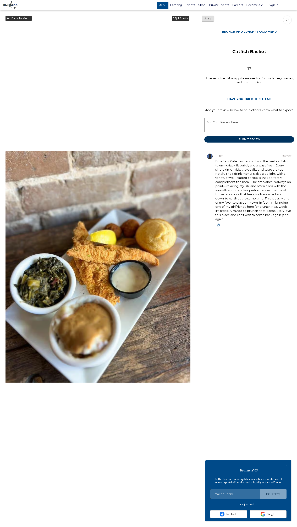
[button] (19, 18)
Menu (162, 5)
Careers (237, 5)
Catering (176, 5)
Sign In (273, 5)
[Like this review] (219, 225)
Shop (202, 5)
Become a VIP (256, 5)
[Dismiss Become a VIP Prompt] (286, 465)
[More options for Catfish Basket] (287, 20)
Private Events (219, 5)
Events (190, 5)
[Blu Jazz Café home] (18, 5)
